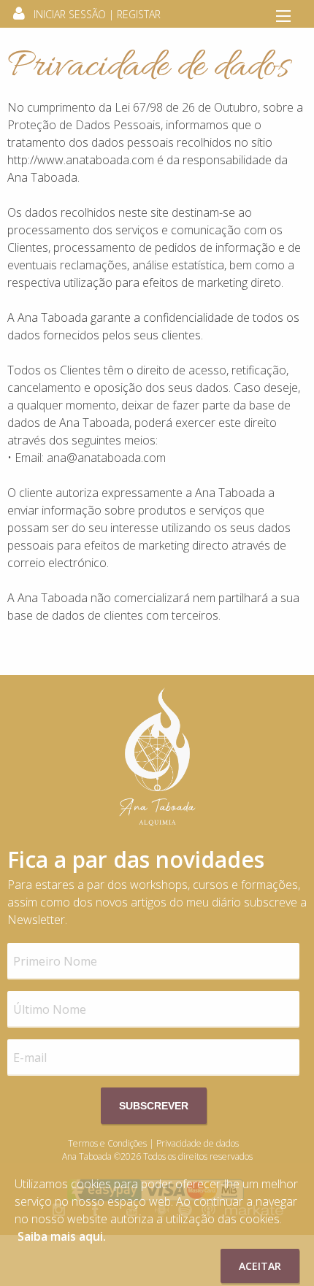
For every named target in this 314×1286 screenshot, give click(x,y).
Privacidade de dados (197, 1143)
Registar (139, 14)
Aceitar (260, 1266)
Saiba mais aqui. (62, 1236)
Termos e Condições (107, 1143)
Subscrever (153, 1106)
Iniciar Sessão (70, 14)
